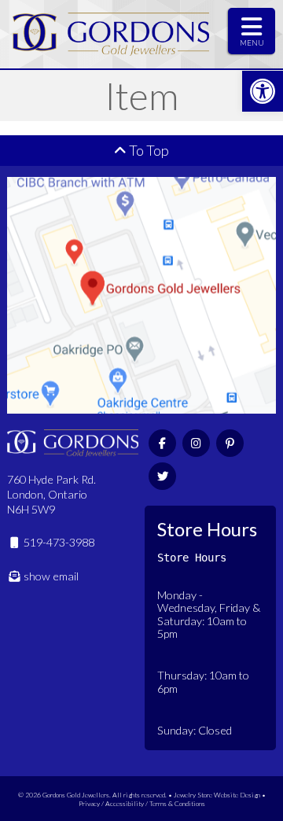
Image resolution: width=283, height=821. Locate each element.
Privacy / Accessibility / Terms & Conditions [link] (142, 803)
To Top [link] (148, 150)
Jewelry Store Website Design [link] (217, 794)
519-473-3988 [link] (57, 542)
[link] (262, 91)
